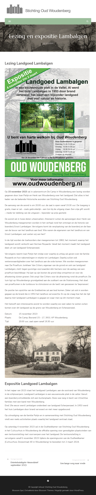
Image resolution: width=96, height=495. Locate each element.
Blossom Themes (46, 490)
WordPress (79, 490)
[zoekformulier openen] (87, 21)
